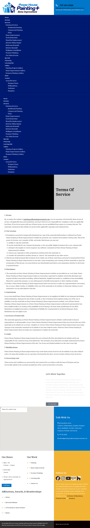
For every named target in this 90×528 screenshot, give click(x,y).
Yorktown (11, 88)
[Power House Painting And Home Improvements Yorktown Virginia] (73, 478)
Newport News (13, 83)
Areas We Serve (11, 81)
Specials (7, 58)
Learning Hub (8, 144)
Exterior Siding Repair (13, 43)
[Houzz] (78, 478)
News (5, 157)
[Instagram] (63, 478)
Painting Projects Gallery (14, 68)
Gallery (7, 65)
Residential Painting (15, 27)
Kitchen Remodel (12, 48)
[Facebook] (58, 478)
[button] (45, 95)
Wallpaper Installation (13, 50)
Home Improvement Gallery (15, 70)
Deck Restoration (12, 37)
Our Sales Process (12, 55)
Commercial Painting (15, 30)
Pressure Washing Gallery (15, 73)
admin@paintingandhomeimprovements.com (70, 8)
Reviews (7, 20)
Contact (7, 78)
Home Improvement (13, 35)
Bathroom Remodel (12, 45)
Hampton (11, 91)
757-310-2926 (66, 5)
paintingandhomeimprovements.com (37, 219)
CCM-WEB (66, 524)
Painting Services (12, 25)
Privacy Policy (27, 525)
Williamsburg (12, 86)
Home (7, 17)
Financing (7, 141)
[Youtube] (68, 478)
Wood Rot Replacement (14, 40)
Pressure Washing (12, 53)
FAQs (10, 32)
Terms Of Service (37, 525)
